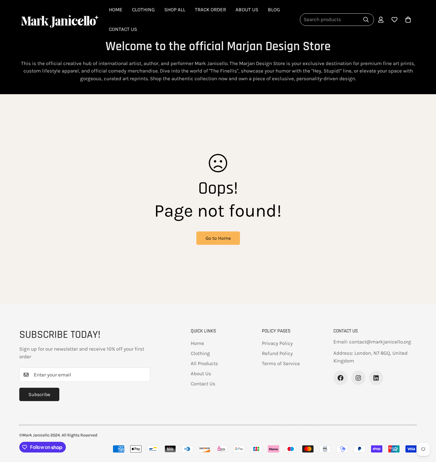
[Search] (366, 19)
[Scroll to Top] (215, 427)
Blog (274, 9)
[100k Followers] (358, 378)
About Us (246, 9)
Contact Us (123, 29)
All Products (204, 363)
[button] (408, 19)
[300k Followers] (340, 378)
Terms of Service (281, 363)
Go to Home (218, 238)
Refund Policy (277, 353)
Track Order (210, 9)
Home (115, 9)
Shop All (174, 9)
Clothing (143, 9)
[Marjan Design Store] (59, 19)
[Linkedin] (376, 378)
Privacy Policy (277, 343)
